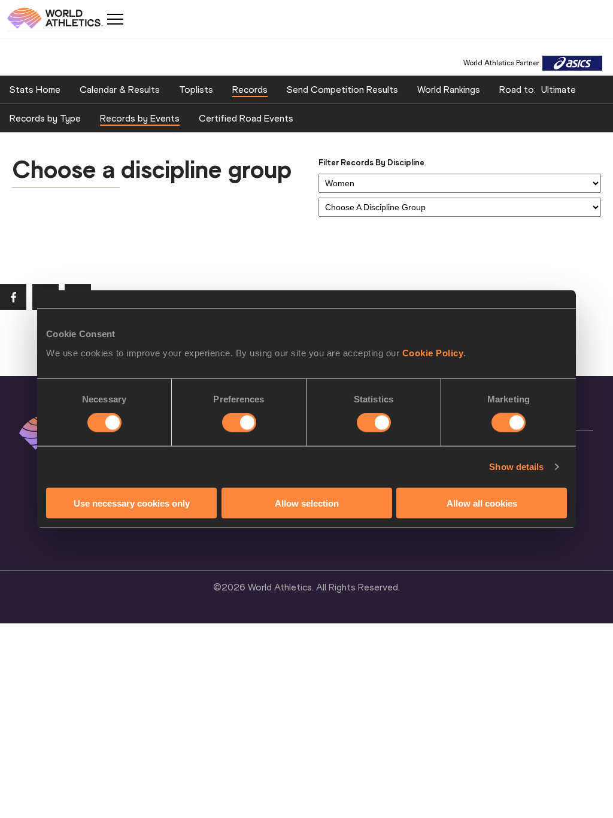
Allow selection (307, 503)
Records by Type (45, 118)
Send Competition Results (342, 89)
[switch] (239, 422)
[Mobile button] (115, 19)
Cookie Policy (433, 352)
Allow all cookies (482, 503)
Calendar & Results (120, 89)
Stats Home (35, 89)
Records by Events (140, 118)
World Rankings (448, 89)
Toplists (196, 89)
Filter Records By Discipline (371, 162)
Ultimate (558, 89)
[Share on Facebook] (13, 297)
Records (250, 89)
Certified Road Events (246, 118)
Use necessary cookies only (132, 503)
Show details (516, 467)
